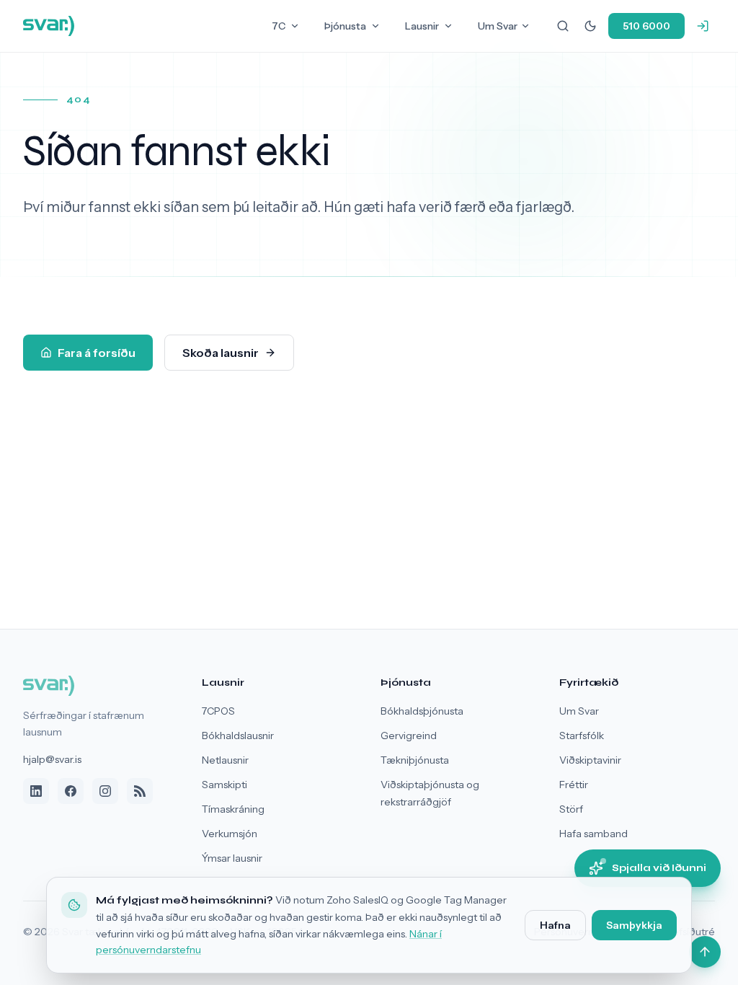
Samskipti (224, 784)
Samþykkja (634, 925)
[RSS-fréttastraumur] (140, 791)
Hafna (555, 925)
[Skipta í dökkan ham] (590, 26)
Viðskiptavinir (590, 760)
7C (278, 25)
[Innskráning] (702, 26)
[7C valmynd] (294, 25)
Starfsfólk (581, 735)
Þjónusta (345, 25)
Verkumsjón (229, 833)
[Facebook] (71, 791)
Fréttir (573, 784)
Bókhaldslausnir (238, 735)
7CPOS (218, 710)
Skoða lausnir (220, 352)
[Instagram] (105, 791)
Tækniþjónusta (415, 760)
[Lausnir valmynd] (448, 25)
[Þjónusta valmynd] (375, 25)
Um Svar (497, 25)
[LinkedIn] (36, 791)
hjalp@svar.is (52, 759)
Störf (571, 809)
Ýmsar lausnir (232, 858)
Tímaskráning (233, 809)
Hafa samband (593, 833)
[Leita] (563, 26)
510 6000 (646, 25)
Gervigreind (409, 735)
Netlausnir (225, 760)
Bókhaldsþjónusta (422, 710)
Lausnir (422, 25)
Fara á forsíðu (96, 352)
